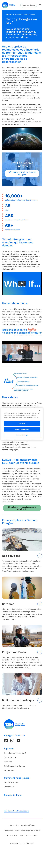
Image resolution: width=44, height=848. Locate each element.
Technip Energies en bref (15, 753)
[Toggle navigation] (40, 5)
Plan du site (14, 825)
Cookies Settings (22, 435)
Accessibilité (12, 835)
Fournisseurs (9, 787)
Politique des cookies (28, 835)
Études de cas (10, 770)
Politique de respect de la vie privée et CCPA (22, 830)
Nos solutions (10, 757)
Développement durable (14, 766)
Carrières (8, 762)
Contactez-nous (11, 782)
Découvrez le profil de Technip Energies (22, 173)
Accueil (9, 14)
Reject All (22, 423)
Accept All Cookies (22, 429)
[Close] (39, 410)
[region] (22, 424)
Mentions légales (28, 825)
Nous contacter (29, 5)
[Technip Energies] (8, 5)
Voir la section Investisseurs (16, 811)
